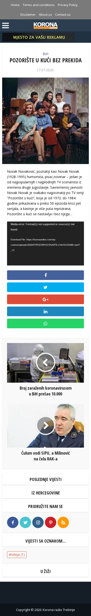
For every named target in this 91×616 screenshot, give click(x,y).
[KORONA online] (45, 25)
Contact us (63, 14)
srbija (18, 554)
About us (45, 14)
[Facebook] (12, 522)
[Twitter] (25, 522)
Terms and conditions (39, 5)
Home (15, 5)
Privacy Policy (68, 5)
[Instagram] (38, 522)
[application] (45, 243)
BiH (45, 53)
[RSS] (63, 522)
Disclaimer (28, 14)
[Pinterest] (50, 522)
